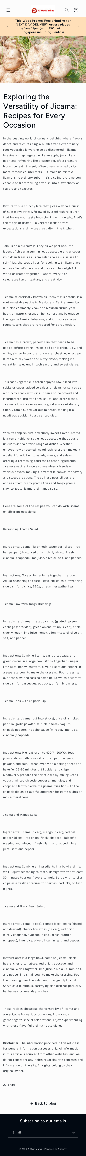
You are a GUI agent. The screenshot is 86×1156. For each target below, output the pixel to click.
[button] (8, 10)
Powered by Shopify (55, 1149)
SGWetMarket (36, 1149)
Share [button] (12, 1085)
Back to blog (45, 1103)
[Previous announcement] (7, 26)
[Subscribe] (73, 1133)
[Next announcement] (78, 26)
